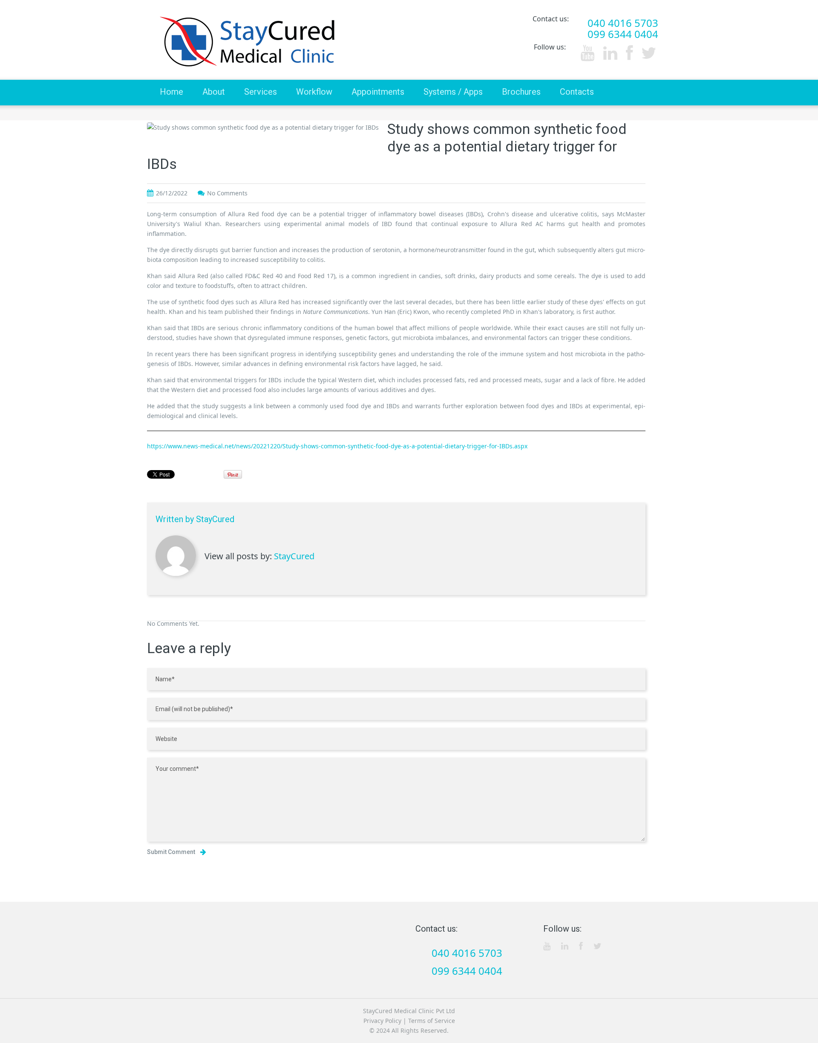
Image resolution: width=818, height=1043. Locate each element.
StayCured (215, 519)
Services (260, 91)
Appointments (377, 91)
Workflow (314, 91)
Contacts (577, 91)
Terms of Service (431, 1021)
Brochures (521, 91)
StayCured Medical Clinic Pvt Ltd (409, 1011)
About (213, 91)
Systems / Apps (453, 91)
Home (171, 91)
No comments (227, 193)
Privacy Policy (382, 1021)
